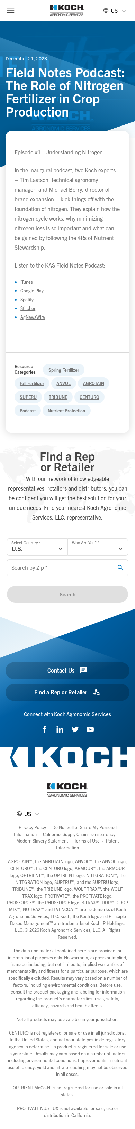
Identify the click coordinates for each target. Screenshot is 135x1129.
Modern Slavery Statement (42, 841)
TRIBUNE (58, 397)
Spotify (27, 299)
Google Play (32, 290)
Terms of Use (87, 841)
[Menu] (10, 10)
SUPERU (28, 397)
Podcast (28, 410)
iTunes (26, 282)
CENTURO (89, 397)
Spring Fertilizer (63, 370)
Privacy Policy (32, 827)
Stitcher (27, 308)
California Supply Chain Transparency (79, 834)
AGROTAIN (93, 383)
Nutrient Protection (66, 410)
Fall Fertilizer (32, 383)
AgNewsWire (32, 317)
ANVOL (63, 383)
